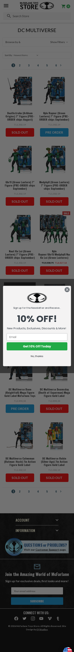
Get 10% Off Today (37, 346)
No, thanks (37, 356)
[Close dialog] (67, 289)
